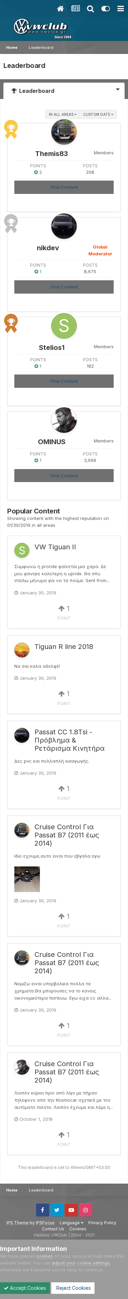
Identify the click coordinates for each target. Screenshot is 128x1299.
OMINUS (52, 442)
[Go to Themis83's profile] (64, 132)
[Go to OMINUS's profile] (64, 420)
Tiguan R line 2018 (63, 647)
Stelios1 (52, 347)
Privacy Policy (102, 1222)
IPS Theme (17, 1222)
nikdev (48, 248)
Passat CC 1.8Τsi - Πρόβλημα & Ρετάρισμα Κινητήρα (69, 740)
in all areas (61, 114)
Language (70, 1222)
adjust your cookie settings (81, 1263)
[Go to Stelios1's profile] (64, 326)
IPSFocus (45, 1222)
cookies (44, 1256)
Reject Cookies (73, 1288)
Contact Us (53, 1228)
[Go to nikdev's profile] (64, 226)
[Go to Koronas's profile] (21, 650)
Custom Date (97, 114)
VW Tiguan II (55, 547)
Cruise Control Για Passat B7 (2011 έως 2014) (66, 835)
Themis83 (51, 154)
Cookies (77, 1228)
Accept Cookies (27, 1288)
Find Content (64, 187)
